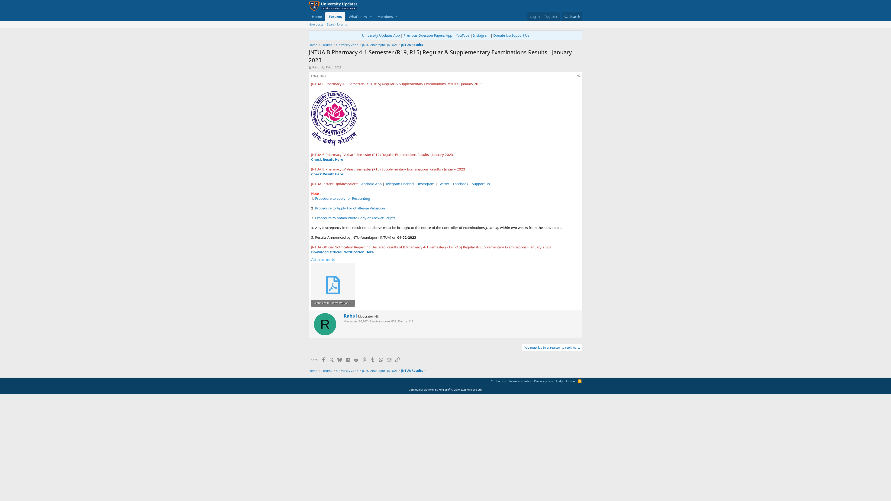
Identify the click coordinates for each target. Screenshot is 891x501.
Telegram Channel (399, 183)
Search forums (337, 24)
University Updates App (381, 35)
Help (559, 381)
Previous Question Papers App (428, 35)
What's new (358, 16)
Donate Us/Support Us (511, 35)
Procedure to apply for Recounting (342, 198)
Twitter (443, 183)
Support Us (481, 183)
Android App (371, 183)
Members (385, 16)
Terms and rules (520, 381)
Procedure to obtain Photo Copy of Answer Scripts (355, 217)
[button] (371, 16)
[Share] (578, 76)
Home (317, 16)
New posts (316, 24)
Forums (335, 16)
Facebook (460, 183)
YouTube (462, 35)
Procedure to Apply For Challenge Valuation (350, 208)
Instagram (481, 35)
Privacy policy (543, 381)
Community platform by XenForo (445, 389)
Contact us (498, 381)
